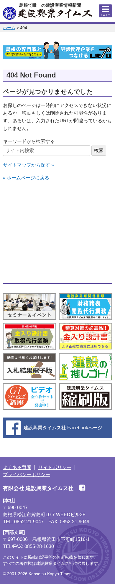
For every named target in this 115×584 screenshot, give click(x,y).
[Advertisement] (57, 232)
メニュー (105, 15)
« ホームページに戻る (26, 177)
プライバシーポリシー (26, 474)
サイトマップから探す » (28, 164)
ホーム (9, 27)
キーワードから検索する (29, 141)
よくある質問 (17, 467)
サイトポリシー (54, 467)
